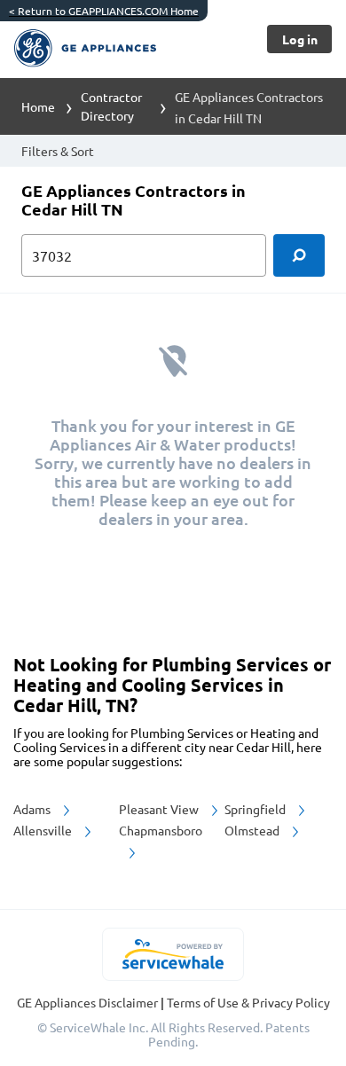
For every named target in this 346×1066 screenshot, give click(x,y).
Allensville (44, 830)
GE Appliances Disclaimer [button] (89, 1002)
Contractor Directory (111, 106)
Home (38, 106)
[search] (299, 255)
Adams (33, 809)
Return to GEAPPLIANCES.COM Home (104, 11)
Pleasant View (160, 809)
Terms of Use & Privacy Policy (248, 1002)
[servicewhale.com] (173, 954)
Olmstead (253, 830)
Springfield (256, 809)
